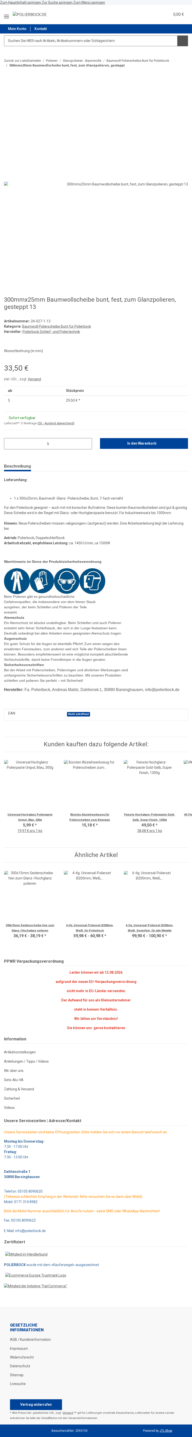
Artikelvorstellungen (20, 1052)
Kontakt (40, 29)
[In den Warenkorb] (8, 89)
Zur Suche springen (57, 2)
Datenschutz (20, 1366)
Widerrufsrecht (22, 1357)
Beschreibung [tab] (17, 466)
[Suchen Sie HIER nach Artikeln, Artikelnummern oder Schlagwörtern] (182, 40)
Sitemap (17, 1375)
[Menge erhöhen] (86, 443)
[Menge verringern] (9, 443)
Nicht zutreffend (78, 714)
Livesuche (18, 1384)
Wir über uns (14, 1071)
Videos (9, 1108)
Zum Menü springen (89, 2)
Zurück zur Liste (15, 60)
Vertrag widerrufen (36, 1405)
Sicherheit (12, 1098)
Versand (34, 379)
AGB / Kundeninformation (30, 1340)
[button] (154, 14)
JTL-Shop (166, 1431)
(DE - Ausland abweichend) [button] (56, 423)
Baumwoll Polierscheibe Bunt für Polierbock (56, 326)
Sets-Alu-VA (14, 1080)
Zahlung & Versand (19, 1089)
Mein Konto (17, 29)
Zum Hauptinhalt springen (21, 2)
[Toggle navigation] (6, 14)
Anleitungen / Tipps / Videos (26, 1061)
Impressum (19, 1349)
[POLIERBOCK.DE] (29, 14)
